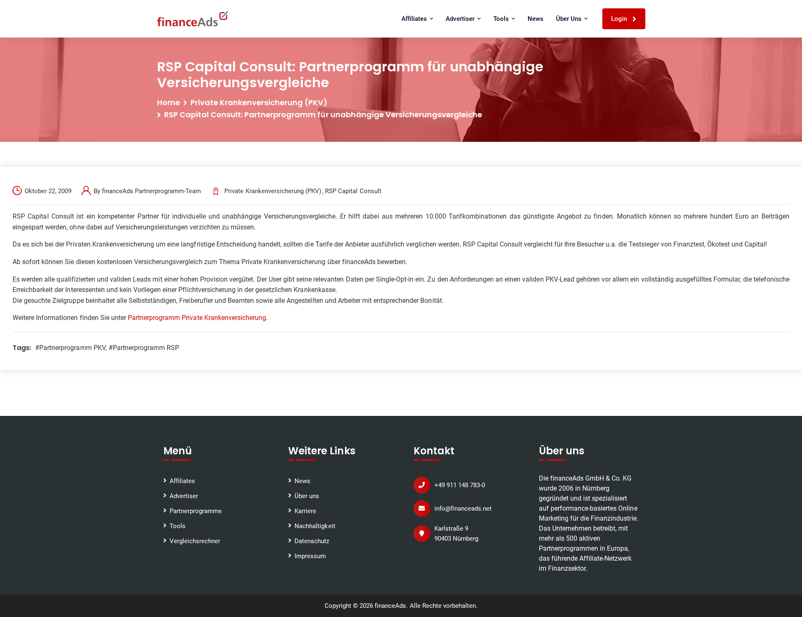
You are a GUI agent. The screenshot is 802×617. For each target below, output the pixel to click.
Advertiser (184, 496)
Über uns (306, 496)
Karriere (305, 511)
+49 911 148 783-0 (459, 485)
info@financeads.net (463, 508)
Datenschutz (311, 541)
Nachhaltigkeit (314, 526)
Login (620, 19)
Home (168, 102)
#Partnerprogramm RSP (144, 348)
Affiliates (182, 481)
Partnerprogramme (196, 511)
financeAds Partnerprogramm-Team (151, 191)
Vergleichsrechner (195, 541)
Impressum (310, 556)
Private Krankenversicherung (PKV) (259, 102)
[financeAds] (192, 19)
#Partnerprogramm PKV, (71, 348)
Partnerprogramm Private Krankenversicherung (197, 318)
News (535, 19)
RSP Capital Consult (353, 191)
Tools (177, 526)
